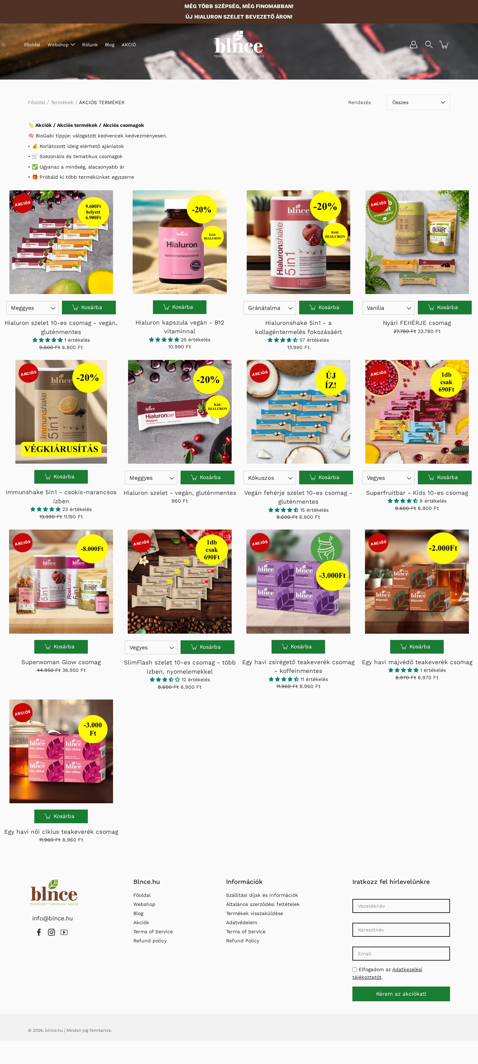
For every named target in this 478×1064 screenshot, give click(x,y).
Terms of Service (153, 931)
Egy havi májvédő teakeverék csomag (417, 662)
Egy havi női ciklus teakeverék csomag (61, 831)
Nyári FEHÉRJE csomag (417, 322)
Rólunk (90, 44)
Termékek (62, 102)
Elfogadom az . (387, 973)
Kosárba (90, 307)
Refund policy (150, 940)
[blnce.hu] (239, 44)
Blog (109, 44)
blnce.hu (54, 1030)
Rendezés (359, 102)
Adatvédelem (241, 922)
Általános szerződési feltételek (263, 904)
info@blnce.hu (52, 918)
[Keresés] (429, 44)
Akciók (141, 922)
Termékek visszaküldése (254, 913)
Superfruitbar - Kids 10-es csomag (417, 492)
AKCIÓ (129, 44)
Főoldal (32, 44)
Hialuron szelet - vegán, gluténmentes (180, 492)
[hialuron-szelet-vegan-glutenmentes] (179, 412)
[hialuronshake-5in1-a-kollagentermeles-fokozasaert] (298, 242)
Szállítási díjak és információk (262, 895)
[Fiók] (413, 44)
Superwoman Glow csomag (61, 662)
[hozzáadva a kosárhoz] (444, 44)
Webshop (58, 44)
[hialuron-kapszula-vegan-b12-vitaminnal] (179, 242)
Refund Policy (242, 940)
